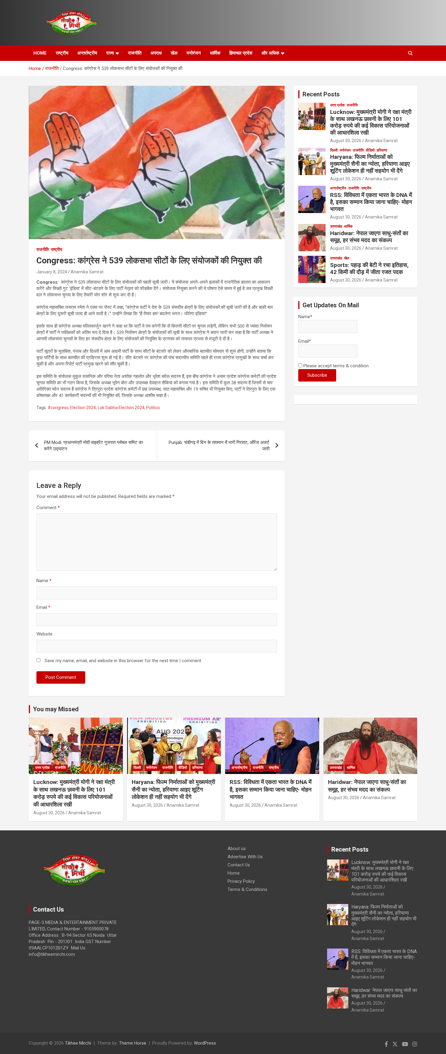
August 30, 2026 (345, 140)
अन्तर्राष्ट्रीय (87, 53)
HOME (40, 53)
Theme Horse (132, 1043)
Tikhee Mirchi (78, 1043)
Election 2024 (83, 407)
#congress (58, 407)
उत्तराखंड (336, 226)
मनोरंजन (194, 53)
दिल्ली (334, 150)
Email (43, 607)
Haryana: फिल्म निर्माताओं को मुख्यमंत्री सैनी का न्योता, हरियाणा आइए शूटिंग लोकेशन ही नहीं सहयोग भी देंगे (370, 163)
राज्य (110, 53)
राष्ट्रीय (62, 53)
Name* (305, 316)
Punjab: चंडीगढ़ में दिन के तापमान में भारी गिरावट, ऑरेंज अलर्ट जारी (219, 446)
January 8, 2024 (51, 271)
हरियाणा (382, 150)
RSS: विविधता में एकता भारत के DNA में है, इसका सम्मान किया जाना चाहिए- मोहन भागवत (371, 202)
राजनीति (134, 53)
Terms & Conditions (247, 889)
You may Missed (56, 709)
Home (234, 873)
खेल (174, 53)
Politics (153, 407)
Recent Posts (321, 94)
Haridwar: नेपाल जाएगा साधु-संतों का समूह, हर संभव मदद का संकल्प (369, 237)
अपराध (156, 53)
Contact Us (239, 865)
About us (237, 848)
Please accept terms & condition (335, 366)
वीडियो (370, 150)
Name (44, 580)
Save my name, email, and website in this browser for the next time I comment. (123, 660)
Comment (48, 507)
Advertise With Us (245, 856)
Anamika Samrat (87, 271)
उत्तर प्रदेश (337, 105)
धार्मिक (215, 53)
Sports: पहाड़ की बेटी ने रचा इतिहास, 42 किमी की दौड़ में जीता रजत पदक (369, 268)
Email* (304, 341)
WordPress (205, 1043)
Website (44, 634)
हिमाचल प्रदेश (240, 53)
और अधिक (270, 53)
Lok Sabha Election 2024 (121, 407)
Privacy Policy (241, 881)
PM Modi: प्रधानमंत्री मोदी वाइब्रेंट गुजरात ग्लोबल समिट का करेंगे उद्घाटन (93, 446)
